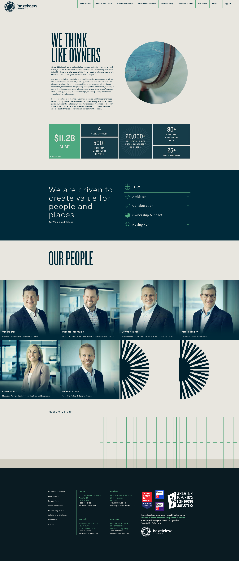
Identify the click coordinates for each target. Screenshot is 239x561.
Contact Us (52, 520)
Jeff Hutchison (189, 331)
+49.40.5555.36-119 (118, 503)
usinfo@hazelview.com (88, 533)
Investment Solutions (147, 3)
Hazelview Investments (20, 6)
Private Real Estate (104, 3)
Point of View (85, 3)
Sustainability (167, 3)
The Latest (202, 3)
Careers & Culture (185, 3)
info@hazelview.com (87, 505)
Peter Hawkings (70, 391)
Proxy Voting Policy (56, 510)
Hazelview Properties (56, 491)
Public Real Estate (125, 3)
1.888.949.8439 (85, 503)
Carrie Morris (9, 391)
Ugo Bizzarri (8, 331)
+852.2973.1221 (116, 531)
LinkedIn (51, 524)
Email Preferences (55, 505)
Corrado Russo (130, 331)
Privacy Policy (53, 501)
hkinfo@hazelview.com (119, 533)
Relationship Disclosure (57, 515)
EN (229, 4)
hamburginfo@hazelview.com (122, 505)
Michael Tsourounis (73, 331)
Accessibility (53, 496)
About (214, 3)
